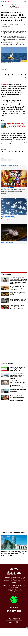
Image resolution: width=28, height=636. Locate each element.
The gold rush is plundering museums (18, 293)
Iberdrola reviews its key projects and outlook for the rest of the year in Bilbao (14, 32)
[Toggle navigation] (2, 5)
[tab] (5, 560)
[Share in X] (15, 74)
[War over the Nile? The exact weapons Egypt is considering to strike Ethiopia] (5, 375)
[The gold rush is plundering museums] (5, 294)
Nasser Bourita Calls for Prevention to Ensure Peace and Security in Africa (18, 307)
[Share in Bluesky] (18, 74)
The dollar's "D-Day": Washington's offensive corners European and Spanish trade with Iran (17, 398)
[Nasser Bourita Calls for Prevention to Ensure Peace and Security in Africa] (5, 307)
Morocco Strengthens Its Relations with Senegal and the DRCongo (18, 288)
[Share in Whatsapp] (25, 77)
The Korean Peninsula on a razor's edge (18, 390)
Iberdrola (4, 84)
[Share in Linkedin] (25, 74)
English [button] (24, 1)
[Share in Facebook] (12, 74)
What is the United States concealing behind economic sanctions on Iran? (18, 369)
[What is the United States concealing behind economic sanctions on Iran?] (5, 369)
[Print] (8, 74)
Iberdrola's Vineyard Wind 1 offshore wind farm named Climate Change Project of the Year (16, 126)
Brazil (6, 160)
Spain (2, 160)
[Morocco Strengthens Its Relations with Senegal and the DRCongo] (5, 288)
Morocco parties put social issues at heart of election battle (18, 300)
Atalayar (3, 69)
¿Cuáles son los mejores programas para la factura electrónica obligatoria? (15, 43)
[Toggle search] (25, 5)
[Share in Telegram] (22, 74)
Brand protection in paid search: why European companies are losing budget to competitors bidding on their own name (14, 38)
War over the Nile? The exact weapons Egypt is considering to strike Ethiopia (16, 376)
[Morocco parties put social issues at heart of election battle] (5, 300)
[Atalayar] (14, 5)
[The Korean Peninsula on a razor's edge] (5, 391)
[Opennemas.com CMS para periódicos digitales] (14, 620)
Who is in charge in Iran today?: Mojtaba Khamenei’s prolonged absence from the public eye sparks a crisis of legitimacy (18, 280)
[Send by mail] (5, 74)
